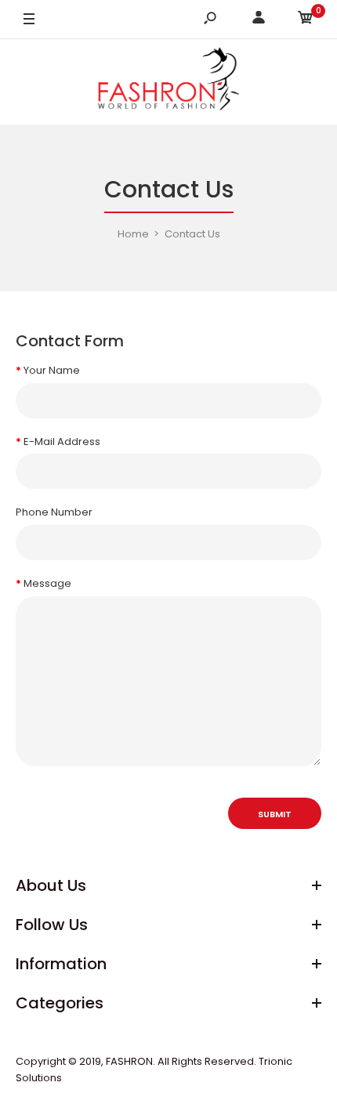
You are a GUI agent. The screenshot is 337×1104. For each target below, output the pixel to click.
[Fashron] (168, 81)
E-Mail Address (62, 441)
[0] (305, 20)
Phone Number (54, 512)
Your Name (52, 370)
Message (47, 583)
